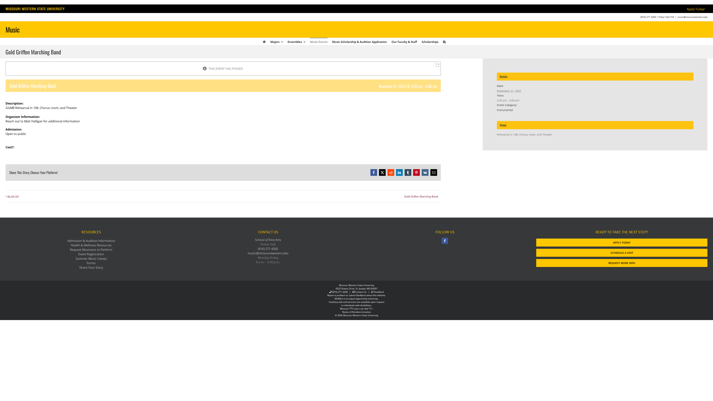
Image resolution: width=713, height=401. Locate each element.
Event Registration (91, 254)
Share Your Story (91, 267)
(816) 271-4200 (340, 292)
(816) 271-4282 (648, 17)
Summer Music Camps (91, 259)
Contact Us (361, 292)
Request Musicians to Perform (91, 250)
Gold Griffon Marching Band (421, 196)
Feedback (379, 292)
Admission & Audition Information (91, 241)
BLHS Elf (13, 196)
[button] (444, 41)
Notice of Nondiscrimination (356, 312)
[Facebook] (445, 241)
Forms (91, 263)
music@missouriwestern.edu (692, 17)
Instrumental (505, 110)
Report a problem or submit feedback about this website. (356, 295)
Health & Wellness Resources (91, 245)
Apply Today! (696, 9)
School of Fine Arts (268, 240)
